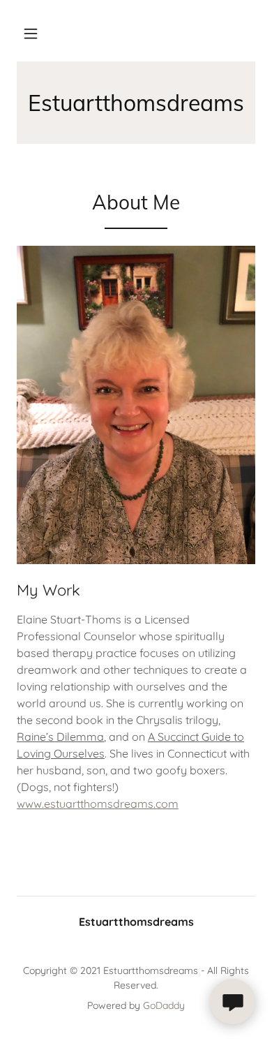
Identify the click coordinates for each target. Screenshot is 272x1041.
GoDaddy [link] (164, 1005)
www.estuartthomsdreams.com (98, 804)
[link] (136, 102)
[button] (31, 33)
